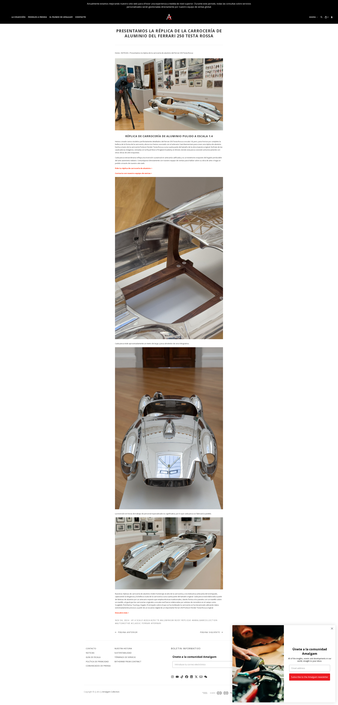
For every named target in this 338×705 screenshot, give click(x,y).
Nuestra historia (123, 648)
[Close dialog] (332, 628)
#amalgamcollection (204, 620)
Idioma (312, 17)
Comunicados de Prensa (98, 665)
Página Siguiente (210, 632)
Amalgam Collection (110, 691)
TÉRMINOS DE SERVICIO (125, 657)
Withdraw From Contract (127, 661)
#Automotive (122, 623)
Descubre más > (122, 613)
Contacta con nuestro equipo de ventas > (133, 173)
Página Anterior (127, 632)
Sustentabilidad (123, 653)
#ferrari (156, 623)
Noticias (90, 653)
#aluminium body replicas (175, 620)
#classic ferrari (140, 623)
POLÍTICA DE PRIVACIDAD (97, 661)
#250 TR (155, 620)
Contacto (80, 17)
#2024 (147, 620)
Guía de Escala (93, 657)
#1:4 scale (137, 620)
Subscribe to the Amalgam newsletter (309, 677)
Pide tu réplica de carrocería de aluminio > (133, 168)
